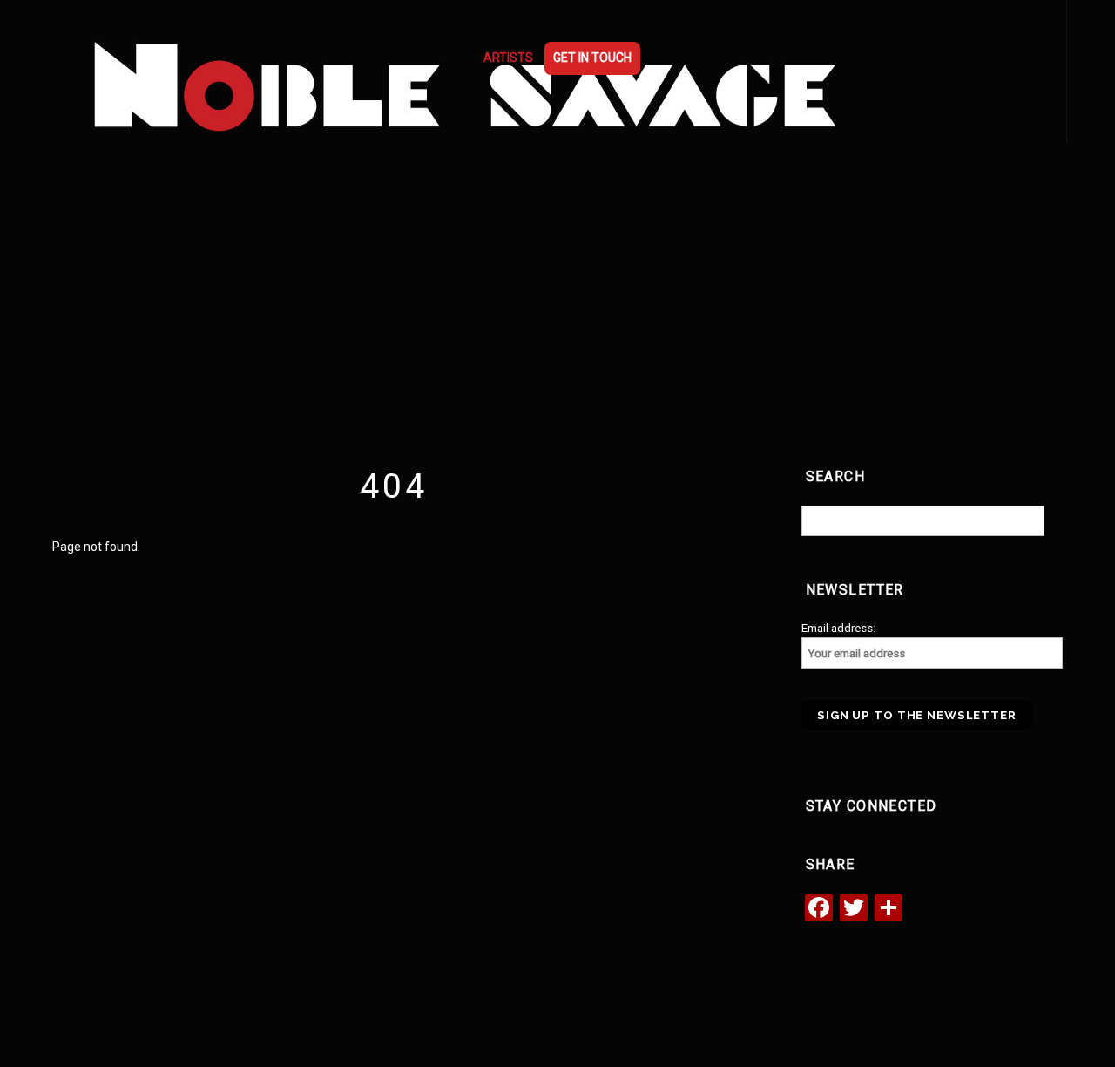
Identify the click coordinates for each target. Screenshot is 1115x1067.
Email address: (838, 628)
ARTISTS (508, 58)
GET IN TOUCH (592, 58)
